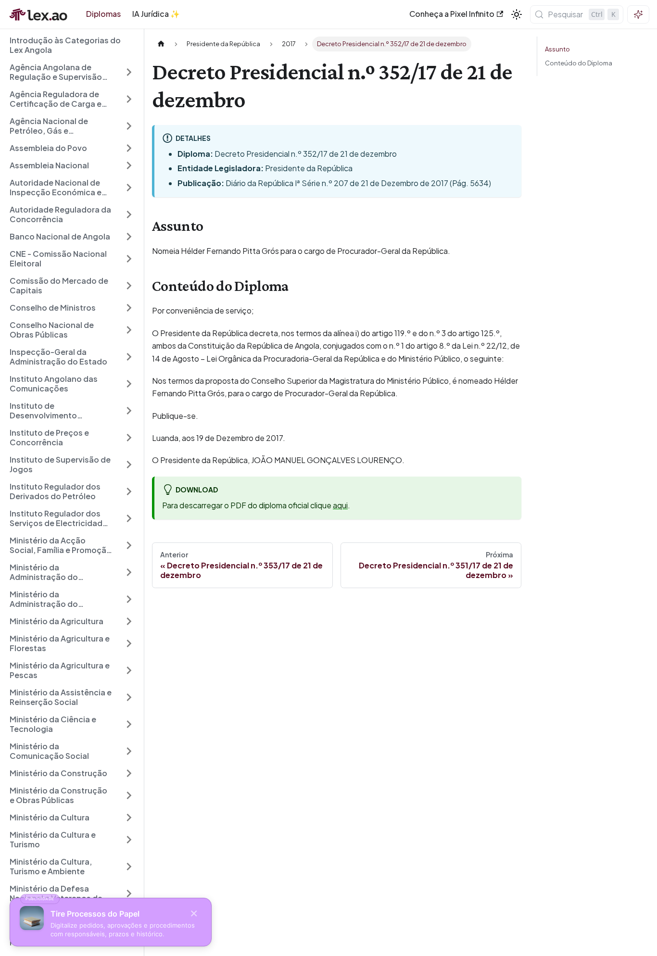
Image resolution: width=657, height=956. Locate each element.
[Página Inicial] (161, 44)
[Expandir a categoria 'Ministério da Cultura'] (128, 817)
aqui (340, 505)
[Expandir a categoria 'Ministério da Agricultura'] (128, 621)
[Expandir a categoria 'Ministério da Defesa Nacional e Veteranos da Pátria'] (128, 893)
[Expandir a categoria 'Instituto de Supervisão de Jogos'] (128, 464)
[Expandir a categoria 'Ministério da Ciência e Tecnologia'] (128, 724)
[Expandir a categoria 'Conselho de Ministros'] (128, 307)
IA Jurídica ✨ (156, 14)
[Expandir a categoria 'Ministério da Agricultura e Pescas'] (128, 670)
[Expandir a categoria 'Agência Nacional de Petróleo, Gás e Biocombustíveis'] (128, 125)
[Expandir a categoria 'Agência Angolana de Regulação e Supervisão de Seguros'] (128, 72)
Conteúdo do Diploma (578, 63)
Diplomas (103, 14)
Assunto (557, 49)
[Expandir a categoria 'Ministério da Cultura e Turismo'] (128, 839)
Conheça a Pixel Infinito (451, 14)
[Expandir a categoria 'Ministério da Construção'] (128, 773)
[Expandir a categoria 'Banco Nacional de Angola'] (128, 236)
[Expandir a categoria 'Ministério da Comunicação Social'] (128, 751)
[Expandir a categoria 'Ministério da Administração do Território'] (128, 572)
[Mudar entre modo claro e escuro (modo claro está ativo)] (516, 14)
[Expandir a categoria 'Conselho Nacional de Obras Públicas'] (128, 329)
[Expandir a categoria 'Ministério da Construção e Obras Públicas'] (128, 795)
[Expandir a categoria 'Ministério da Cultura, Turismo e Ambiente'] (128, 866)
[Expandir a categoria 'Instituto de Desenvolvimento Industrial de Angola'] (128, 410)
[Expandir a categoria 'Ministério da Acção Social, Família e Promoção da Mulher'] (128, 545)
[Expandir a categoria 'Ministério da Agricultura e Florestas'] (128, 643)
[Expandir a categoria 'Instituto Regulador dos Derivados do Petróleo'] (128, 491)
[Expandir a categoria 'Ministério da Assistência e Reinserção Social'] (128, 697)
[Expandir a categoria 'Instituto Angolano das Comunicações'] (128, 383)
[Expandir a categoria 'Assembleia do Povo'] (128, 148)
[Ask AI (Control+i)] (638, 14)
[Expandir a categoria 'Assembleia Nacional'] (128, 165)
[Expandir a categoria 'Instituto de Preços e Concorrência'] (128, 437)
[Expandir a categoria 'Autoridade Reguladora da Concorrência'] (128, 214)
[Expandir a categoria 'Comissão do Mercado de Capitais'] (128, 285)
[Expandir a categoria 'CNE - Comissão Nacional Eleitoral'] (128, 258)
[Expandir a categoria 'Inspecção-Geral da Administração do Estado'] (128, 356)
